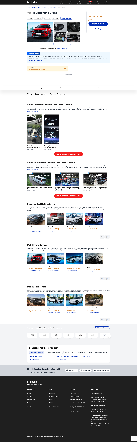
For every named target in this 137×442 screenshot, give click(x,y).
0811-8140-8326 (96, 409)
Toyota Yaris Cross (52, 8)
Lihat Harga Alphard (72, 270)
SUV (39, 8)
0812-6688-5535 (96, 400)
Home (29, 8)
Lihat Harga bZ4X (71, 312)
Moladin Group (38, 384)
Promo (48, 88)
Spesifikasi (57, 88)
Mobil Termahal (61, 360)
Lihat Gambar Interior (62, 44)
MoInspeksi (30, 403)
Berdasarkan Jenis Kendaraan (53, 352)
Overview (32, 88)
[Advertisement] (68, 79)
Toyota (44, 8)
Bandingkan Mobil (54, 396)
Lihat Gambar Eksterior (45, 44)
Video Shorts (82, 88)
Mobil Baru (52, 393)
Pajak (105, 88)
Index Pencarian (54, 406)
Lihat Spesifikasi (66, 18)
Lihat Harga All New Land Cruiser (92, 272)
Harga (40, 88)
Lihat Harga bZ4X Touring (93, 312)
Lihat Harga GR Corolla (92, 231)
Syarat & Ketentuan (76, 400)
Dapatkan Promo (98, 24)
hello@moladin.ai (96, 393)
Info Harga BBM (74, 411)
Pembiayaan (31, 400)
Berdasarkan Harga (70, 352)
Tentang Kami (74, 393)
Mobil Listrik (52, 403)
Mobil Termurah (35, 360)
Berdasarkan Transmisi (101, 352)
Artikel (29, 406)
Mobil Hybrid (52, 400)
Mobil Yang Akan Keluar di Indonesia (67, 356)
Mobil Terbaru (87, 356)
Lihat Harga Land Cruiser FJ (35, 231)
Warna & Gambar (95, 88)
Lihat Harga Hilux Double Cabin (36, 314)
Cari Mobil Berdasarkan (37, 352)
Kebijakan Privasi (75, 396)
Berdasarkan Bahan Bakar (85, 352)
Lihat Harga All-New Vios (73, 231)
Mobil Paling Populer (36, 356)
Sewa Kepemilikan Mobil (77, 403)
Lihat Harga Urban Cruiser (54, 312)
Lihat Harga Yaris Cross (34, 270)
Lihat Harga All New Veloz (54, 270)
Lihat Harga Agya (52, 231)
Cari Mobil (34, 8)
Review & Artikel (69, 88)
